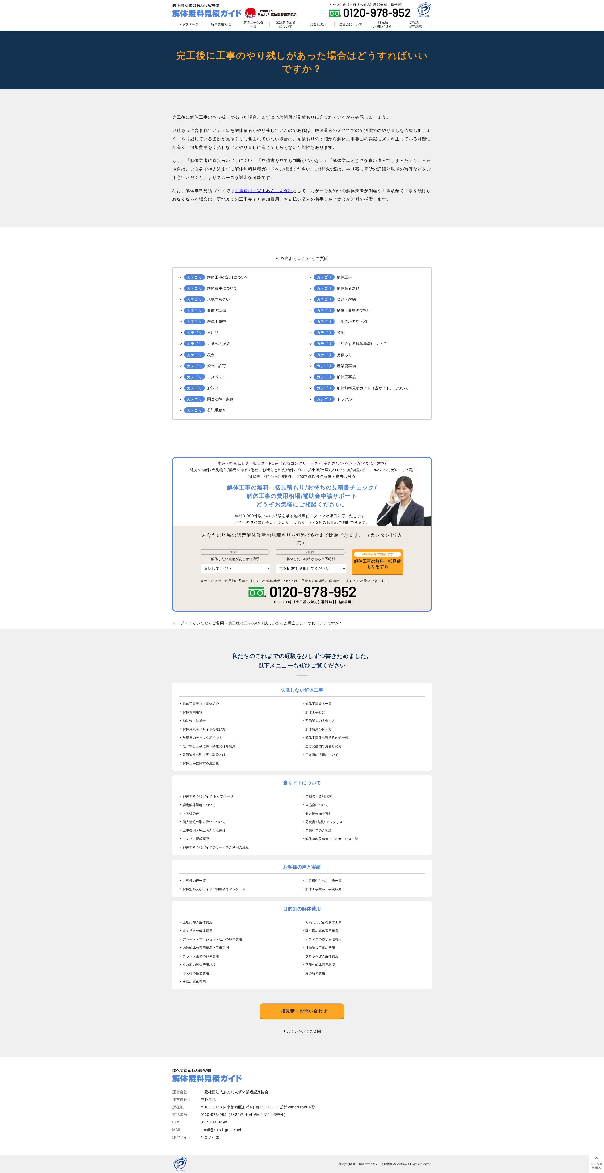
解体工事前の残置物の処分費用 (328, 738)
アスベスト (216, 376)
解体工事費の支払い (354, 310)
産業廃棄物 (346, 365)
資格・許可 (216, 365)
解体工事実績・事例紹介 (201, 704)
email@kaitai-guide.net (221, 1129)
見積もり (344, 354)
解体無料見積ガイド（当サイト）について (373, 388)
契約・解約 (346, 299)
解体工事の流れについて (228, 277)
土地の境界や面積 (352, 321)
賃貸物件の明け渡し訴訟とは (204, 755)
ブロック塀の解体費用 (321, 956)
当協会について (350, 24)
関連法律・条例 (220, 399)
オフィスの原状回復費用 (323, 939)
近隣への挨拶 (218, 343)
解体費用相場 (221, 24)
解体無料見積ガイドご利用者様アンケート (214, 889)
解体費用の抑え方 (318, 729)
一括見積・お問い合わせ (383, 24)
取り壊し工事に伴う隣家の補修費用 (209, 746)
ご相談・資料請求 (415, 24)
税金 (211, 354)
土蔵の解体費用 (194, 982)
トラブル (344, 399)
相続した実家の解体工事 (323, 922)
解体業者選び (348, 288)
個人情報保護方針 (318, 813)
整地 (340, 332)
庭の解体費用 (315, 973)
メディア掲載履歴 (196, 839)
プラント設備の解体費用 (201, 956)
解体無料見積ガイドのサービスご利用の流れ (216, 847)
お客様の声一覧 (194, 880)
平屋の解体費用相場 (320, 965)
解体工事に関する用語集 (201, 763)
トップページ (188, 24)
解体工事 (344, 277)
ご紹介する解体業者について (361, 343)
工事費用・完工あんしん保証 (264, 190)
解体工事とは (315, 712)
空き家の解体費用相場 (199, 965)
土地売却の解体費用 (197, 922)
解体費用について (222, 288)
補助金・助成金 (194, 721)
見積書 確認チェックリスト (325, 822)
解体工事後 (346, 376)
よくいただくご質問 (304, 1031)
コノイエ (211, 1137)
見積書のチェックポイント (202, 738)
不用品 (212, 332)
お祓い (212, 388)
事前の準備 (216, 310)
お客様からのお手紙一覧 (323, 880)
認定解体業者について (286, 24)
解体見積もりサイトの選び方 (204, 729)
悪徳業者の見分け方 (320, 721)
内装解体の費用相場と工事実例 (206, 948)
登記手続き (216, 410)
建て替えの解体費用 (197, 931)
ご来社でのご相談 (318, 830)
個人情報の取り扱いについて (204, 822)
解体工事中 (216, 321)
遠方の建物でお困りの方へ (325, 746)
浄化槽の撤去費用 (196, 973)
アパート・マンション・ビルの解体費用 (212, 939)
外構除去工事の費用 (320, 948)
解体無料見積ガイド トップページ (208, 796)
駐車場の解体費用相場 (321, 931)
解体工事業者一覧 (253, 24)
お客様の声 (318, 24)
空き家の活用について (321, 755)
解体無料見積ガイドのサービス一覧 (331, 839)
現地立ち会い (218, 299)
